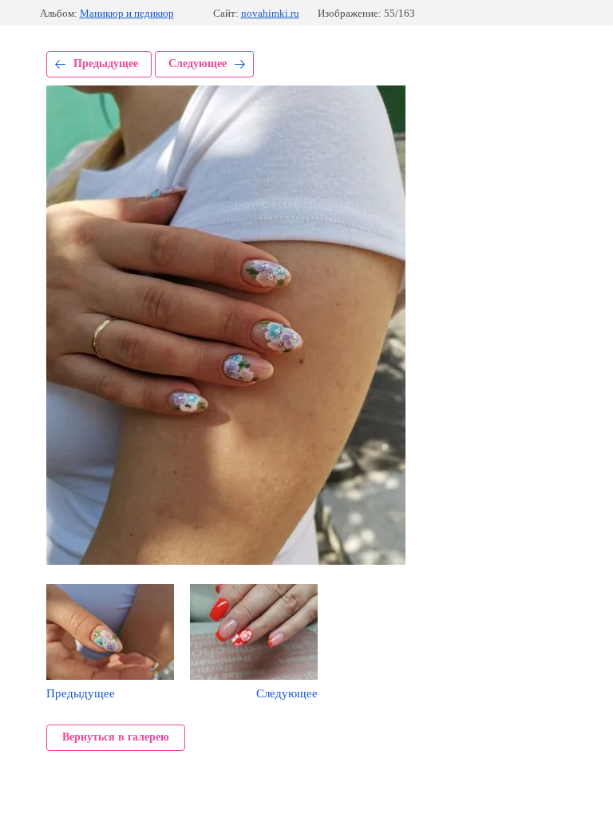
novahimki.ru (270, 13)
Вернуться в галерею (115, 737)
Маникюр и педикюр (127, 13)
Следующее (197, 63)
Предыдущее (105, 63)
